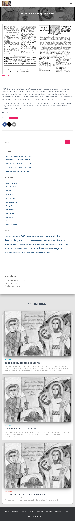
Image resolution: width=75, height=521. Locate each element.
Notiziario (14, 118)
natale (21, 248)
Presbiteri (15, 511)
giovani (51, 244)
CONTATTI (49, 511)
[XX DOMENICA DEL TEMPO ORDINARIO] (37, 399)
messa (17, 248)
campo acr (28, 241)
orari (31, 248)
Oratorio (9, 221)
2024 (9, 236)
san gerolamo (33, 252)
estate (65, 241)
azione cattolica (52, 236)
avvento (41, 236)
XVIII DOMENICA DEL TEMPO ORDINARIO (18, 171)
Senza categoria (11, 224)
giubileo (55, 244)
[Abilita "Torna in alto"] (71, 517)
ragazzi (58, 248)
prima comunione (49, 248)
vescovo (41, 252)
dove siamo (58, 511)
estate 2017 (10, 244)
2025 (13, 236)
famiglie (30, 244)
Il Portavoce (10, 213)
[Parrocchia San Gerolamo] (7, 3)
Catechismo (10, 194)
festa (35, 244)
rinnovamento (15, 252)
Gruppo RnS (10, 209)
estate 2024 (25, 244)
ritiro (21, 252)
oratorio (37, 248)
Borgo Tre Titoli (19, 241)
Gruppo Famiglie (11, 202)
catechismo (56, 240)
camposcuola (36, 241)
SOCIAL (68, 511)
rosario (26, 252)
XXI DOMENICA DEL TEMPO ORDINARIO (18, 156)
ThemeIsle (44, 516)
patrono (43, 248)
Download (5, 75)
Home (7, 511)
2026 (16, 236)
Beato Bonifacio (11, 187)
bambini (10, 240)
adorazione (28, 236)
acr (23, 236)
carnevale (46, 241)
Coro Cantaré (10, 198)
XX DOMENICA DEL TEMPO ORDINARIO (18, 160)
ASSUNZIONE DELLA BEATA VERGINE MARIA (20, 163)
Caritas (8, 191)
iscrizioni (65, 244)
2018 (6, 236)
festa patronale (41, 244)
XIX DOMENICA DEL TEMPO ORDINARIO (18, 167)
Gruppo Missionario (12, 206)
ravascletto (8, 252)
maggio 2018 (9, 248)
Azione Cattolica (11, 183)
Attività (24, 511)
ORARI (31, 511)
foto (47, 244)
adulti (33, 236)
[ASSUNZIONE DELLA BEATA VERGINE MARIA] (37, 465)
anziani (37, 236)
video (48, 252)
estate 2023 (18, 244)
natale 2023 (27, 248)
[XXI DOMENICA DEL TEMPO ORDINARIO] (37, 334)
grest (59, 244)
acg (19, 236)
